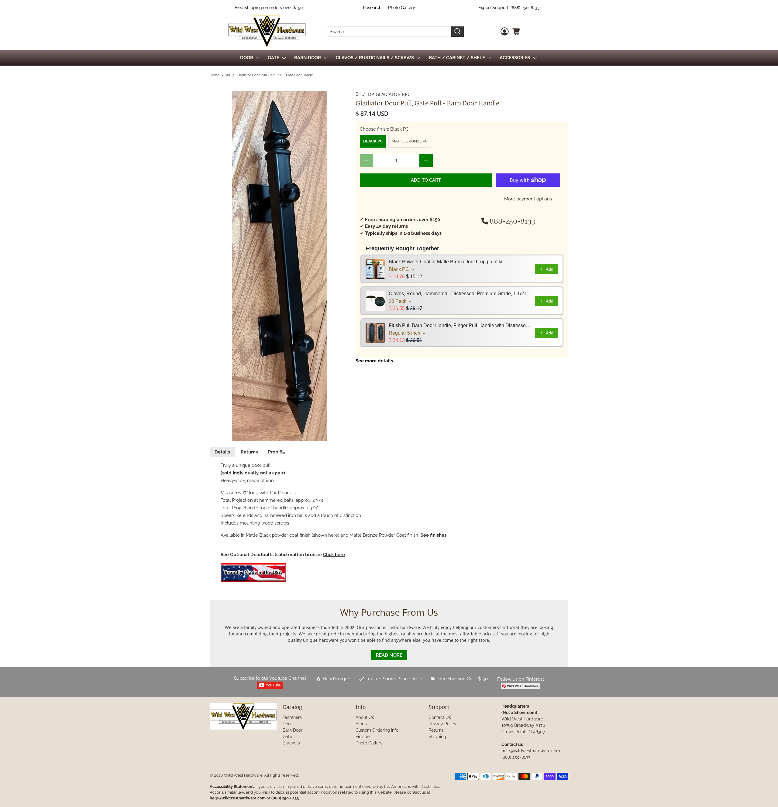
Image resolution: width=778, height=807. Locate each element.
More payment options (528, 199)
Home (214, 75)
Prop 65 (276, 452)
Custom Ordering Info (377, 730)
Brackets (291, 742)
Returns (249, 452)
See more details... (376, 361)
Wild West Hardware (243, 775)
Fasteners (292, 717)
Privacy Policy (442, 723)
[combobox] (389, 31)
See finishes (433, 535)
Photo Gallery (401, 7)
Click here (334, 554)
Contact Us (440, 717)
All (228, 75)
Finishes (363, 736)
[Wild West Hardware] (266, 31)
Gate (287, 736)
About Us (365, 717)
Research (372, 7)
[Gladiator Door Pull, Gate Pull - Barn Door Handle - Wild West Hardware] (279, 266)
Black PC (373, 141)
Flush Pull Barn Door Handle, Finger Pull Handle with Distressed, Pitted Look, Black (460, 325)
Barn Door (292, 730)
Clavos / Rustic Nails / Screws (375, 57)
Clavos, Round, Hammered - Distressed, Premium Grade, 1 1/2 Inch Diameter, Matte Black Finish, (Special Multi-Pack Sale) (460, 293)
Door (287, 723)
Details (222, 452)
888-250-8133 (512, 221)
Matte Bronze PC (410, 141)
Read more (389, 655)
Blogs (361, 723)
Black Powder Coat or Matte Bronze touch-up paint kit (446, 261)
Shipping (437, 736)
